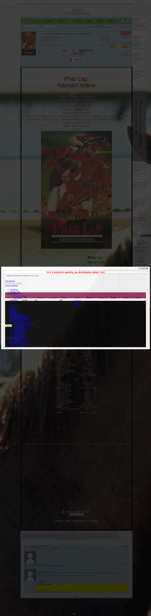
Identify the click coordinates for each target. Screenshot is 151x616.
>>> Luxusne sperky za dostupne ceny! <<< (75, 272)
